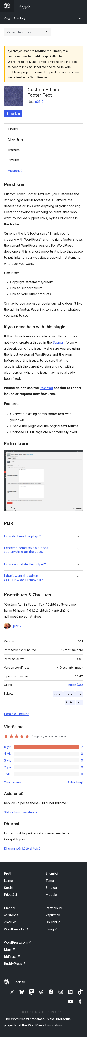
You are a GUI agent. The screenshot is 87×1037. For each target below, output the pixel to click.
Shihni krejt (75, 782)
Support (59, 342)
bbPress (12, 957)
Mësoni (9, 908)
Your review (12, 782)
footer (70, 702)
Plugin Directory (14, 18)
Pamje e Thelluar (16, 714)
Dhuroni (53, 922)
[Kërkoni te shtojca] (47, 32)
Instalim (14, 150)
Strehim (9, 888)
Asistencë (15, 171)
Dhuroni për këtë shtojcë (22, 848)
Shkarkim (13, 113)
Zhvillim (13, 160)
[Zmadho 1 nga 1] (77, 456)
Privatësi (10, 895)
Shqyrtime (15, 139)
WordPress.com (18, 942)
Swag (52, 929)
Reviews (46, 388)
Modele (51, 895)
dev (79, 694)
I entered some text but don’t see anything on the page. (26, 550)
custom (69, 694)
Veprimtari (53, 915)
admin (57, 694)
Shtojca (51, 888)
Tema (50, 881)
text (79, 702)
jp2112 (39, 101)
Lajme (8, 881)
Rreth (8, 873)
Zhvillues (10, 922)
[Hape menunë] (80, 6)
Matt (9, 950)
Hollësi (13, 129)
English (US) (75, 684)
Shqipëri (19, 982)
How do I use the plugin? (22, 536)
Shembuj (52, 873)
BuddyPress (15, 964)
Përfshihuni (54, 908)
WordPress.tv (16, 929)
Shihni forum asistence (20, 812)
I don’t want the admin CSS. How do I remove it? (23, 578)
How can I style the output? (25, 564)
